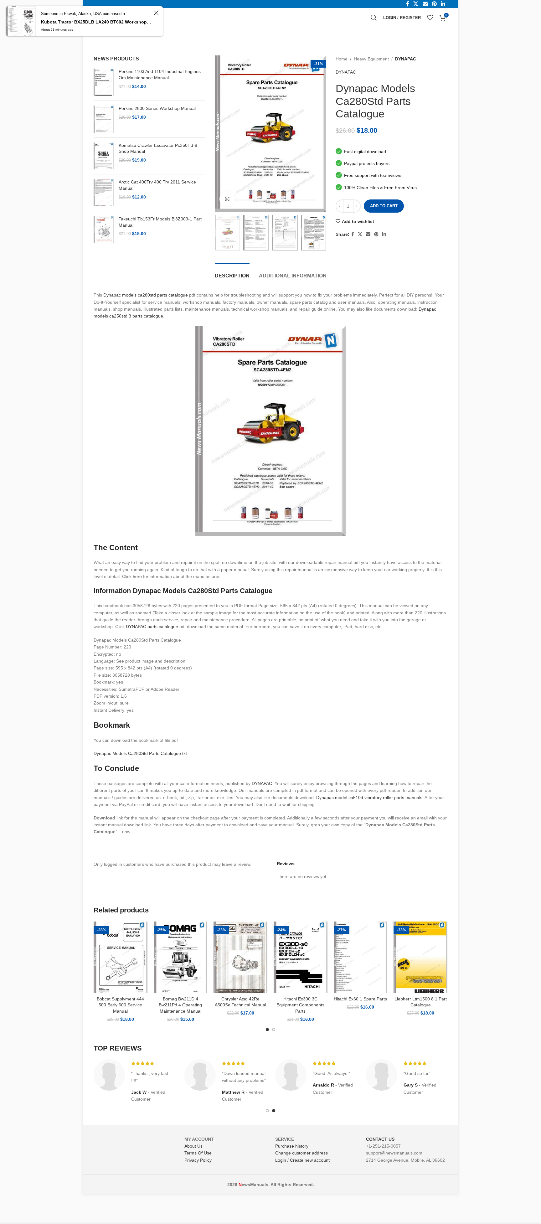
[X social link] (360, 234)
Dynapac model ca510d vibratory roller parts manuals (369, 797)
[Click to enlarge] (227, 199)
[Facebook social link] (352, 234)
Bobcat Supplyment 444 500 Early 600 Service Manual (120, 1005)
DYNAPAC (405, 58)
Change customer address (301, 1152)
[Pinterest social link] (376, 234)
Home (342, 58)
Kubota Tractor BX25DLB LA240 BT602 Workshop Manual (96, 21)
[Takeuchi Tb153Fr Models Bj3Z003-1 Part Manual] (104, 229)
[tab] (232, 272)
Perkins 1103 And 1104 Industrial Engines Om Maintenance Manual (160, 74)
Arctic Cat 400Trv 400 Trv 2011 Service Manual (157, 185)
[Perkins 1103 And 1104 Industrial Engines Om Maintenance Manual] (104, 82)
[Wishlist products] (430, 17)
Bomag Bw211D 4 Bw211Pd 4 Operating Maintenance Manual (180, 1005)
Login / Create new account (302, 1160)
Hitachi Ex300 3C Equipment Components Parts (300, 1005)
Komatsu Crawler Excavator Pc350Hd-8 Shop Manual (158, 148)
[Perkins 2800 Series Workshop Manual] (104, 119)
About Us (193, 1146)
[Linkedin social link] (384, 234)
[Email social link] (368, 234)
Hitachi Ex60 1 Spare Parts (360, 998)
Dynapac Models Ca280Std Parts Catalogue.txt (140, 753)
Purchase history (291, 1146)
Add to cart (384, 206)
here (137, 576)
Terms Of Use (198, 1152)
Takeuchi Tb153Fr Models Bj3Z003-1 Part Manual (160, 222)
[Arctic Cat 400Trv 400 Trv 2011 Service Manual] (104, 192)
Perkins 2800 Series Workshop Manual (157, 108)
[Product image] (120, 957)
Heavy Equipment (371, 58)
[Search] (374, 17)
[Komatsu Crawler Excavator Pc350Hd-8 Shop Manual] (104, 156)
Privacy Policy (198, 1160)
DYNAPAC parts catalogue (152, 626)
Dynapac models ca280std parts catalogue (145, 294)
